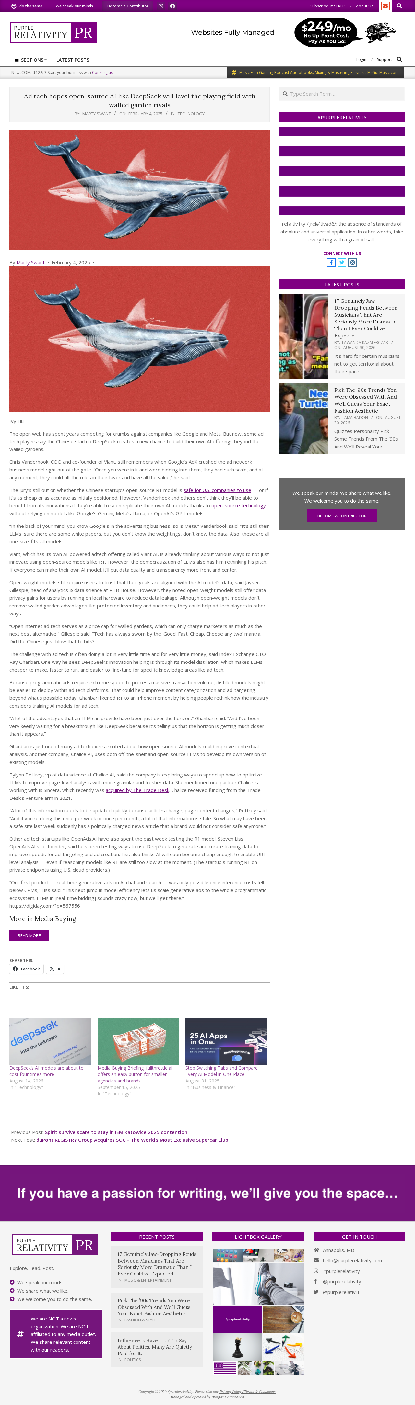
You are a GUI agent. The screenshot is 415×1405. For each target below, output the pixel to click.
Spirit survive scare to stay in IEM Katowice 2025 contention (116, 1132)
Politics (132, 1360)
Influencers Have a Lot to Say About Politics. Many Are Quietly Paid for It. (155, 1346)
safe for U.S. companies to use (217, 490)
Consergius (102, 72)
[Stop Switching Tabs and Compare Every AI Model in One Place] (226, 1041)
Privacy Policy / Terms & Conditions (247, 1391)
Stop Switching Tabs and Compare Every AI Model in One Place (221, 1071)
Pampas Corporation (227, 1396)
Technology (191, 114)
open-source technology (238, 505)
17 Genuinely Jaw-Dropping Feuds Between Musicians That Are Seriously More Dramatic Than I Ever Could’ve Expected (365, 318)
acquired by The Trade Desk (137, 790)
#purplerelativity (341, 1271)
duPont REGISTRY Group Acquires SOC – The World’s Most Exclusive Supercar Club (132, 1140)
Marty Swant (31, 262)
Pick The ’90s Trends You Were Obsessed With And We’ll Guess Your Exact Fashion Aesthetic (365, 400)
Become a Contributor (342, 516)
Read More (29, 935)
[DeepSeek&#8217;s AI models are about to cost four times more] (50, 1041)
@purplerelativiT (341, 1292)
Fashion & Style (140, 1320)
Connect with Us (342, 253)
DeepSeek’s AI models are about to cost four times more (46, 1071)
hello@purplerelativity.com (352, 1260)
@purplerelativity (342, 1281)
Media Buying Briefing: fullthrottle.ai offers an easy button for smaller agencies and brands (135, 1074)
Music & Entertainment (148, 1280)
